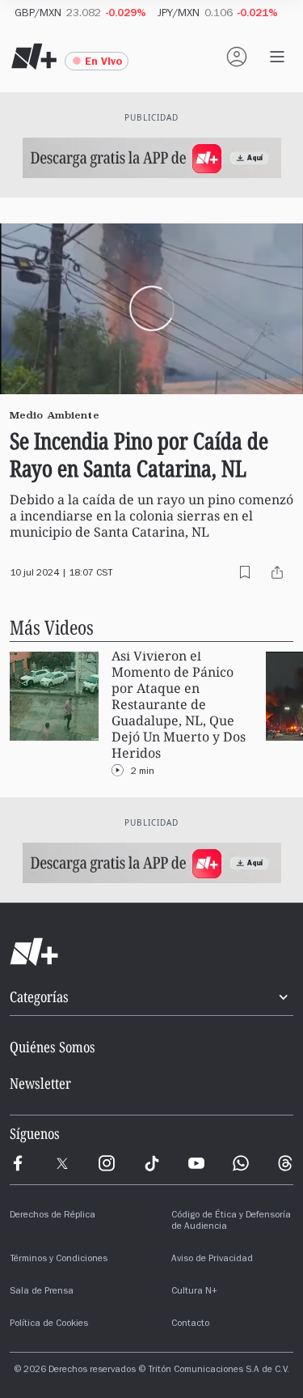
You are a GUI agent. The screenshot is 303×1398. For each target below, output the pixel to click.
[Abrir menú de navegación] (277, 56)
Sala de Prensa (42, 1292)
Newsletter (40, 1083)
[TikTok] (152, 1163)
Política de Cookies (49, 1324)
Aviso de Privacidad (212, 1259)
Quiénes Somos (52, 1046)
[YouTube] (196, 1163)
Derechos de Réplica (52, 1216)
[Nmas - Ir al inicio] (34, 56)
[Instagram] (107, 1163)
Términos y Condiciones (58, 1259)
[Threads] (285, 1163)
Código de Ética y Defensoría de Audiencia (231, 1221)
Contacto (190, 1324)
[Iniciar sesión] (237, 57)
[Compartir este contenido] (277, 572)
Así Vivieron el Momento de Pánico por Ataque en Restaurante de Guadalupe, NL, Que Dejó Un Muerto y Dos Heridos (179, 705)
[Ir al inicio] (151, 952)
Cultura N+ (194, 1292)
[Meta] (18, 1163)
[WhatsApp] (241, 1163)
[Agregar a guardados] (245, 572)
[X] (62, 1163)
